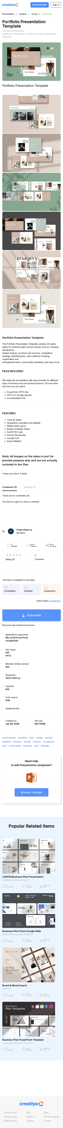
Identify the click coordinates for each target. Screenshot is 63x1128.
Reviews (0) (30, 487)
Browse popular (51, 1116)
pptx (4, 745)
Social (35, 14)
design (39, 737)
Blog (46, 1112)
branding (22, 737)
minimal (27, 741)
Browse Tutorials (31, 792)
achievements (9, 737)
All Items (6, 31)
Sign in (56, 4)
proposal (27, 745)
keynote (17, 741)
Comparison (55, 601)
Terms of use (10, 1112)
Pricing (47, 1120)
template (45, 745)
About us (30, 1116)
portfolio (37, 741)
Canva (26, 880)
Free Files (47, 14)
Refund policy (10, 1120)
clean (31, 737)
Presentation (8, 14)
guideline (6, 741)
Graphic (23, 14)
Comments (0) (9, 487)
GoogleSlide (28, 934)
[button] (47, 886)
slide (36, 745)
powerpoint (48, 741)
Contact (30, 1120)
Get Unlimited (39, 4)
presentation (15, 745)
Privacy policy (10, 1116)
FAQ (28, 1112)
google (48, 737)
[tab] (9, 487)
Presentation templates (12, 880)
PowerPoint (18, 34)
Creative (30, 34)
